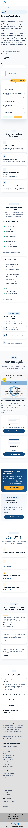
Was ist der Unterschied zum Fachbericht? (10, 711)
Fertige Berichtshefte (10, 7)
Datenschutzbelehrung (13, 816)
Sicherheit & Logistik (8, 766)
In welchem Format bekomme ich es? (13, 700)
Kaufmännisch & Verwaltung (10, 746)
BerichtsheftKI (6, 794)
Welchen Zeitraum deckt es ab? (11, 694)
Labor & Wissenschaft (8, 763)
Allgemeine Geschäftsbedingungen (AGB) (13, 814)
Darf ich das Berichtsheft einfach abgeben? (11, 680)
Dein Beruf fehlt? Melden (9, 801)
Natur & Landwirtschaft (8, 755)
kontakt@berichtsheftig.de (9, 803)
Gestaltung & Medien (8, 750)
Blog (4, 780)
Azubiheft (5, 787)
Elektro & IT (5, 753)
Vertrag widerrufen (7, 805)
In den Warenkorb (15, 73)
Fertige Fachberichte (8, 777)
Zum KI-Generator (14, 487)
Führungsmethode (6, 63)
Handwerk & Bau (7, 751)
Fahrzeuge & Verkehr (8, 757)
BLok (4, 788)
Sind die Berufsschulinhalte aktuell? (12, 705)
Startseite (3, 7)
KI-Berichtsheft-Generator (9, 773)
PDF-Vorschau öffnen (14, 431)
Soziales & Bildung (7, 764)
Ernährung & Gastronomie (9, 761)
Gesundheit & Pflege (8, 759)
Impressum (5, 806)
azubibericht (6, 792)
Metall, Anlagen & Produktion (10, 748)
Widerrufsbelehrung (13, 818)
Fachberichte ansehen (14, 517)
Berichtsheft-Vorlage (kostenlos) (10, 779)
